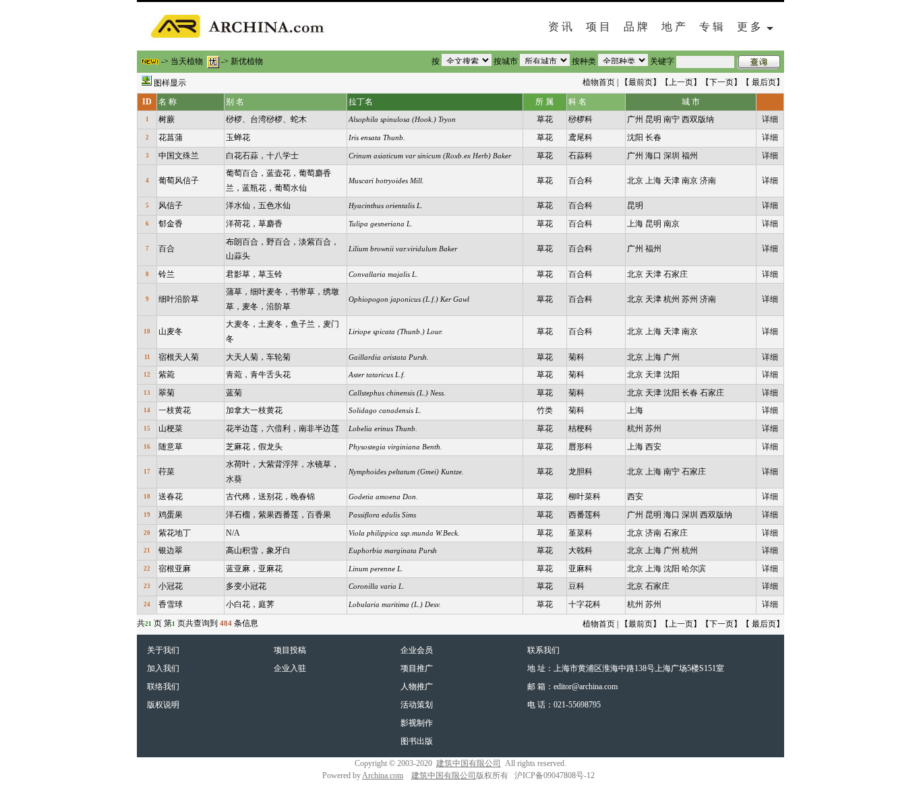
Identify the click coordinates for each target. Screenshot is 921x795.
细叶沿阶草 (178, 299)
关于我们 (163, 650)
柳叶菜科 (584, 496)
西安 (653, 446)
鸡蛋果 (170, 514)
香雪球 (170, 604)
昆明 (653, 119)
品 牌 (636, 26)
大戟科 (580, 550)
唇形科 (580, 446)
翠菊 (166, 393)
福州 (690, 155)
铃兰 (166, 274)
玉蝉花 (238, 137)
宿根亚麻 (174, 568)
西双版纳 (698, 119)
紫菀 (166, 374)
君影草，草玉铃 (254, 274)
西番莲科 (584, 514)
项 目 (598, 26)
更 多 (752, 26)
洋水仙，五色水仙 (258, 205)
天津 (671, 180)
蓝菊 (234, 393)
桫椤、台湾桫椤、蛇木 (266, 119)
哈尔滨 (694, 568)
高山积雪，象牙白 (258, 550)
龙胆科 (580, 471)
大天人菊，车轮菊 (258, 357)
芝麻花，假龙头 (254, 446)
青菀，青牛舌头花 (258, 374)
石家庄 (675, 274)
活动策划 (416, 704)
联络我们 (163, 686)
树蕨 (166, 119)
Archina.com (382, 775)
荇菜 (166, 471)
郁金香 (170, 223)
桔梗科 (580, 428)
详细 (770, 119)
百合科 (580, 180)
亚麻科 (580, 568)
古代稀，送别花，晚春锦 (270, 496)
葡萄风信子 (178, 180)
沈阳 (635, 137)
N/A (233, 533)
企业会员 (416, 650)
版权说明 (163, 704)
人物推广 (416, 686)
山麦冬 (170, 331)
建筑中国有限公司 (468, 763)
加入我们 (163, 668)
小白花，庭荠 (250, 604)
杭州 (671, 299)
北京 (635, 180)
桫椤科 (580, 119)
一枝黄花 (174, 410)
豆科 (576, 586)
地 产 (673, 26)
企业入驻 (290, 668)
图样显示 (170, 83)
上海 (653, 180)
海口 (653, 155)
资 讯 (560, 26)
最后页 (764, 82)
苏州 (690, 299)
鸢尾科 (580, 137)
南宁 (671, 119)
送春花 (170, 496)
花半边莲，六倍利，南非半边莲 (282, 428)
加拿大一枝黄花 (254, 410)
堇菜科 (580, 533)
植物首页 (599, 82)
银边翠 (170, 550)
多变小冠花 (246, 586)
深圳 (671, 155)
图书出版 (416, 741)
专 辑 (711, 26)
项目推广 (416, 668)
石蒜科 (580, 155)
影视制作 (416, 723)
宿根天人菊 (178, 357)
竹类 (545, 410)
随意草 (170, 446)
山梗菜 (170, 428)
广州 (635, 119)
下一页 (721, 82)
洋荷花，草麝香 (254, 223)
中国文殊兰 (178, 155)
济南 (708, 180)
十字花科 (584, 604)
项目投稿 (290, 650)
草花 (545, 119)
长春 (653, 137)
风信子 (170, 205)
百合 (166, 248)
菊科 (576, 357)
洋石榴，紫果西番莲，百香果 (278, 514)
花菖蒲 (170, 137)
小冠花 (170, 586)
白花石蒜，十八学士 (262, 155)
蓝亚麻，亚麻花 (254, 568)
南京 (690, 180)
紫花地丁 (174, 533)
